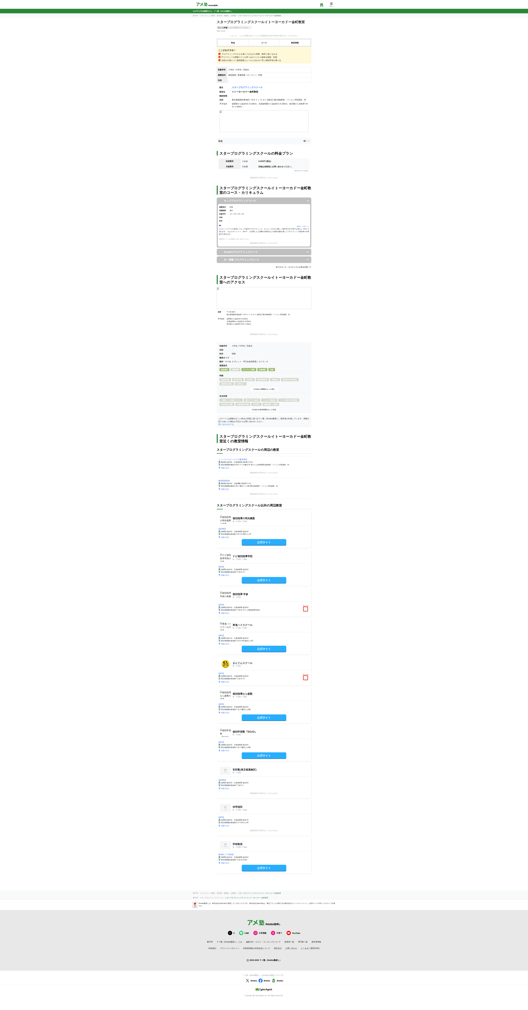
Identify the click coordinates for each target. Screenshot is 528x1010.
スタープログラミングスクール (247, 87)
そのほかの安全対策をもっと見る (264, 409)
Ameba (254, 980)
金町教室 (222, 528)
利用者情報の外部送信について (256, 948)
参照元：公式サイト (303, 226)
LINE (246, 933)
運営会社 (278, 948)
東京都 (219, 15)
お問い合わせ (291, 948)
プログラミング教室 (207, 15)
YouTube (296, 933)
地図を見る (225, 468)
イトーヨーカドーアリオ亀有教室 (232, 459)
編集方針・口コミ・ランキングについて (263, 941)
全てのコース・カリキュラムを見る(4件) (292, 267)
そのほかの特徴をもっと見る (264, 389)
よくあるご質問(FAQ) (310, 948)
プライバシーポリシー (229, 948)
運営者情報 (316, 941)
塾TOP (195, 15)
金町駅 (233, 15)
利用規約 (212, 948)
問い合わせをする (226, 424)
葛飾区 (226, 15)
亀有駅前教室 (224, 480)
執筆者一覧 (289, 941)
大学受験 (262, 933)
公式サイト (264, 542)
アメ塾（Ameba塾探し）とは (229, 941)
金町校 (221, 566)
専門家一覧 (303, 941)
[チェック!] (306, 609)
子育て (279, 933)
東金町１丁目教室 (226, 854)
